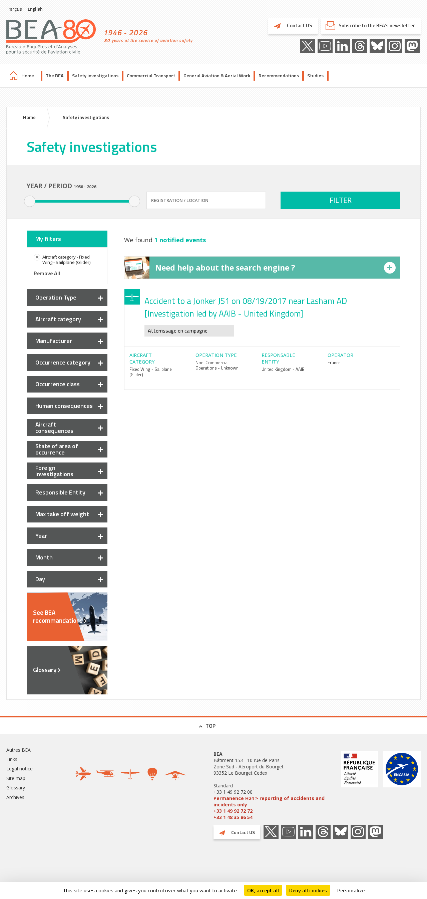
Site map (15, 778)
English (35, 9)
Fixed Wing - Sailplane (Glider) (150, 372)
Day (40, 578)
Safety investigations (95, 75)
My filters (48, 238)
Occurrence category (62, 362)
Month (44, 557)
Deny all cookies (308, 890)
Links (11, 759)
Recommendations (279, 75)
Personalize (351, 890)
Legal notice (19, 768)
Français (14, 9)
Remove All (47, 273)
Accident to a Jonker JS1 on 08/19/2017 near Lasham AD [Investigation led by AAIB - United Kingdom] (245, 307)
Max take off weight (62, 513)
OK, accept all (263, 890)
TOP (210, 726)
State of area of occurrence (56, 449)
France (334, 362)
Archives (15, 797)
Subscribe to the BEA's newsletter (377, 25)
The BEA (55, 75)
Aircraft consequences (54, 427)
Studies (315, 75)
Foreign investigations (54, 470)
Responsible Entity (60, 492)
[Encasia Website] (402, 785)
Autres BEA (18, 750)
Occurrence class (57, 384)
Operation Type (55, 297)
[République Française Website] (359, 785)
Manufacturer (53, 340)
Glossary (44, 670)
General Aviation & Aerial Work (216, 75)
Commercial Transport (151, 75)
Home (27, 75)
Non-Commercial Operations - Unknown (217, 365)
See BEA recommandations (58, 616)
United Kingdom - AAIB (283, 369)
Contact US (299, 25)
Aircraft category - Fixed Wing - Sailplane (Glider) (66, 259)
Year (41, 535)
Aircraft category (58, 319)
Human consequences (64, 405)
